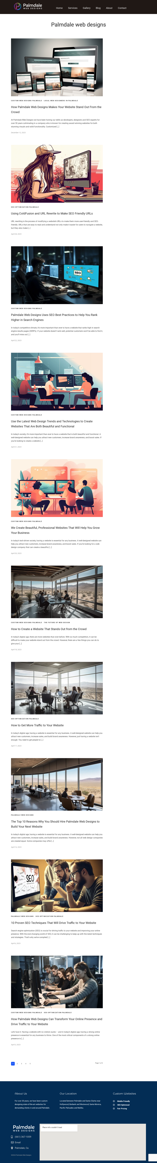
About (109, 8)
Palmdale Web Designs (22, 815)
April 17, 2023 (16, 746)
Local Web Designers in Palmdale (61, 101)
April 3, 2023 (15, 1045)
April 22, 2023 (16, 340)
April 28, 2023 (16, 234)
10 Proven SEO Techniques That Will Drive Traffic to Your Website (53, 923)
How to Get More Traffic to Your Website (37, 725)
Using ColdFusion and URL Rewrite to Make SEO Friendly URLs (52, 213)
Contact (122, 8)
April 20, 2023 (16, 553)
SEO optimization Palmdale (25, 207)
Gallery (86, 8)
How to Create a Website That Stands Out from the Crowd (49, 629)
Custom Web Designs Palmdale (26, 101)
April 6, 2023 (15, 943)
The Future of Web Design (57, 622)
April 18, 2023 (16, 650)
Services (72, 8)
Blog (98, 8)
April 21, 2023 (16, 447)
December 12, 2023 (18, 133)
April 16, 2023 (16, 847)
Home (59, 8)
